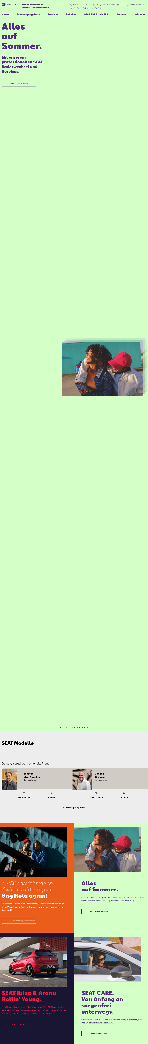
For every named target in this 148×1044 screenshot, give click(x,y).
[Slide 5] (77, 727)
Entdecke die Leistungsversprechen (20, 921)
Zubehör (71, 14)
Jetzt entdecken (19, 1024)
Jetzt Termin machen (19, 84)
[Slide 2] (69, 727)
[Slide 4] (74, 727)
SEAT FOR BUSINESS (96, 14)
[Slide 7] (82, 727)
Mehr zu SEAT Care (99, 1033)
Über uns (121, 14)
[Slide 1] (67, 727)
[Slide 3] (72, 727)
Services (53, 14)
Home (5, 14)
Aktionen (140, 14)
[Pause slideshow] (60, 727)
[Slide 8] (84, 727)
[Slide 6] (79, 727)
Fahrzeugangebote (28, 14)
